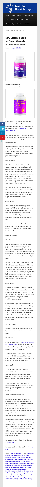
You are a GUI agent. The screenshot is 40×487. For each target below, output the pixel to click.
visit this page (9, 442)
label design (26, 461)
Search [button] (27, 24)
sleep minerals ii (27, 475)
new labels (17, 469)
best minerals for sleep (16, 455)
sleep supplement (24, 477)
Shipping (19, 24)
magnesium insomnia (11, 463)
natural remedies (16, 453)
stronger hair (9, 479)
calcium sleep (16, 457)
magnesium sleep (24, 463)
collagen (8, 459)
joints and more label (15, 461)
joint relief (23, 459)
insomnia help (15, 459)
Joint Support (29, 15)
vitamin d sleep (27, 479)
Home (7, 15)
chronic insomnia (26, 457)
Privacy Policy (10, 24)
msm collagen (27, 465)
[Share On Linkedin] (2, 133)
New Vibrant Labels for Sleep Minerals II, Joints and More (15, 41)
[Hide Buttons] (1, 141)
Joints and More (10, 131)
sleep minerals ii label (12, 477)
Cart (7, 19)
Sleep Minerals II (17, 15)
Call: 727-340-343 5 (17, 19)
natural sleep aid (21, 467)
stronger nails (18, 479)
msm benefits (18, 465)
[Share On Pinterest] (2, 137)
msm (11, 465)
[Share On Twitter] (2, 128)
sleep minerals (16, 475)
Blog (27, 19)
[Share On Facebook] (2, 124)
